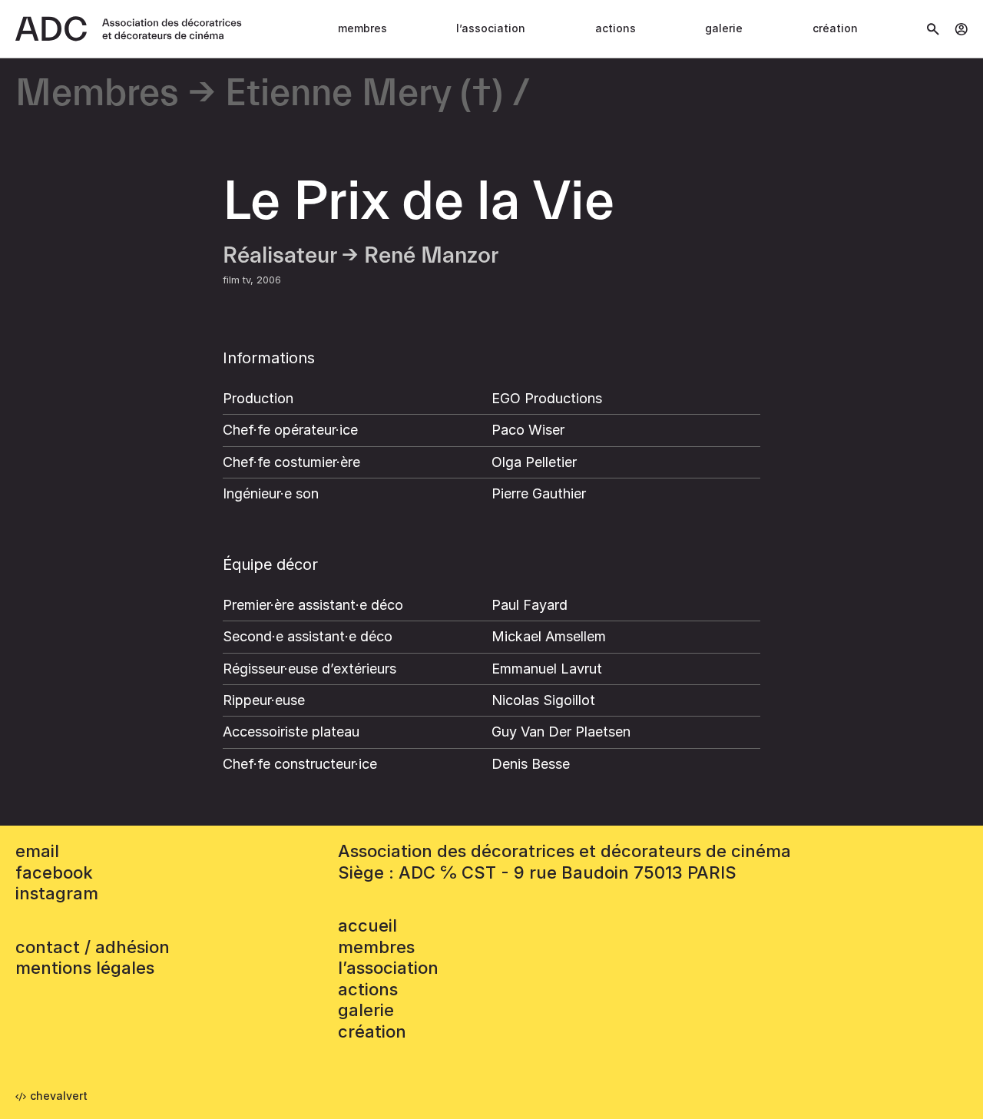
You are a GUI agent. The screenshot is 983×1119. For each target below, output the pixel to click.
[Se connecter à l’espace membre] (961, 29)
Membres (362, 28)
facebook (54, 872)
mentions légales (84, 968)
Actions (615, 28)
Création (835, 28)
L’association (490, 28)
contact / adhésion (92, 947)
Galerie (724, 28)
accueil (367, 925)
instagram (56, 893)
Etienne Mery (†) (364, 94)
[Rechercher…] (933, 29)
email (37, 851)
